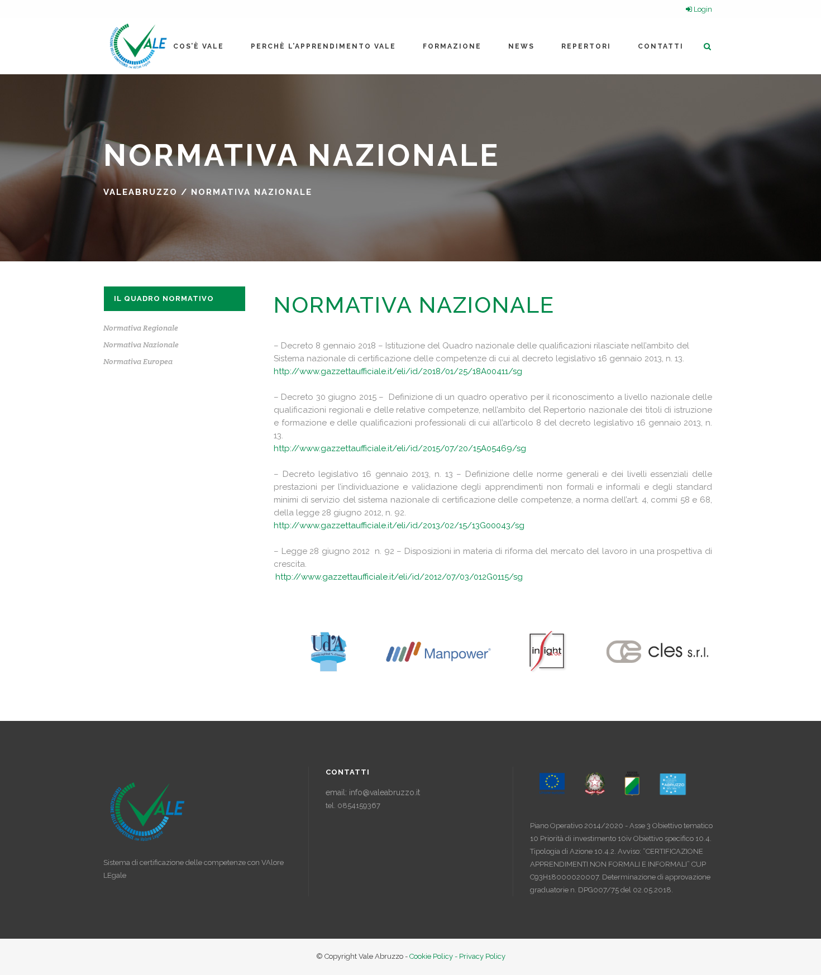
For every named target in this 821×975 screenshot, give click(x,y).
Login (702, 9)
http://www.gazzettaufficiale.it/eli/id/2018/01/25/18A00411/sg (398, 371)
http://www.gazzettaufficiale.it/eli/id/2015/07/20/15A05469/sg (400, 448)
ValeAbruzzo (140, 192)
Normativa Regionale (140, 328)
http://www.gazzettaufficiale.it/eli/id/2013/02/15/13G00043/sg (399, 525)
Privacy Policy (482, 956)
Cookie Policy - (434, 956)
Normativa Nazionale (141, 345)
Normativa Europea (138, 361)
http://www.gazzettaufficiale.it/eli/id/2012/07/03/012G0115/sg (399, 577)
